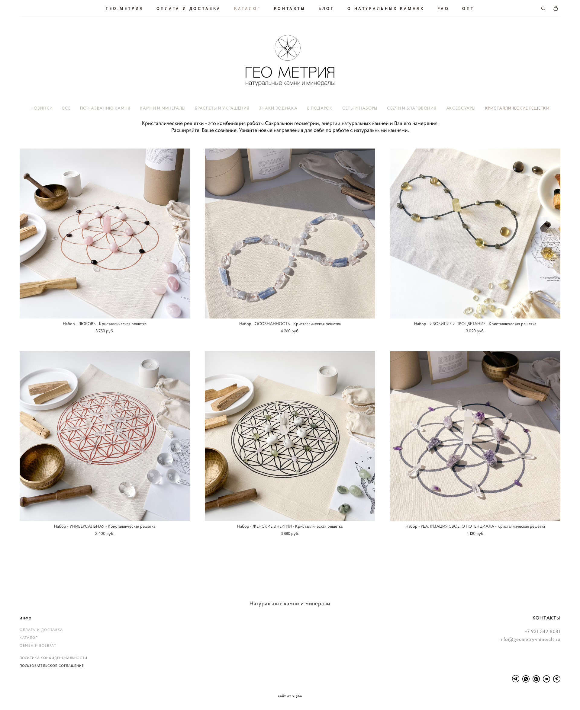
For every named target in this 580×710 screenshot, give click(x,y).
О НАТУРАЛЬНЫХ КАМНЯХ (385, 8)
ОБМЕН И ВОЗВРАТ (38, 645)
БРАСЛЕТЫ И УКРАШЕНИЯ (222, 108)
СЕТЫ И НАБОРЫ (359, 108)
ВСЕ (66, 108)
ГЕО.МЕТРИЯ (124, 8)
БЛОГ (326, 8)
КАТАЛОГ (247, 8)
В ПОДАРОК (320, 108)
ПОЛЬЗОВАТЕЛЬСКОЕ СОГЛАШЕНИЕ (52, 666)
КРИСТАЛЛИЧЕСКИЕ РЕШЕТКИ (517, 108)
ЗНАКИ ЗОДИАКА (278, 108)
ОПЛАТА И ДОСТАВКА (188, 8)
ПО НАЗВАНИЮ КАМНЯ (105, 108)
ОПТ (468, 8)
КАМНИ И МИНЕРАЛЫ (162, 108)
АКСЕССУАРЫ (460, 108)
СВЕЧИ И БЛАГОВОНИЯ (412, 108)
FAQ (443, 8)
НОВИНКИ (42, 108)
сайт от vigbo (290, 696)
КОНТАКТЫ (289, 8)
